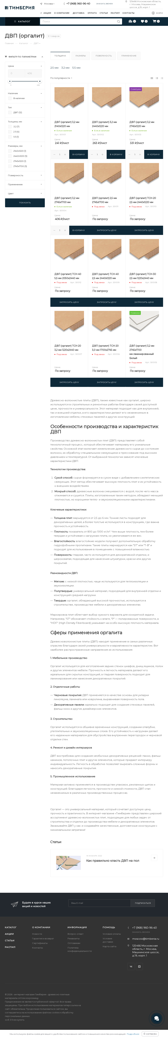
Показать (25, 203)
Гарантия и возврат (43, 938)
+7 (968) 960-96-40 (78, 3)
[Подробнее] (154, 858)
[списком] (157, 78)
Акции (9, 934)
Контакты (37, 947)
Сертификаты (40, 943)
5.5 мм (76, 67)
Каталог (11, 927)
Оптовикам (74, 943)
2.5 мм (54, 67)
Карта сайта (109, 946)
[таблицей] (162, 78)
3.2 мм (65, 67)
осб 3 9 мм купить (14, 1019)
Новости (37, 934)
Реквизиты (74, 938)
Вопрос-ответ (76, 934)
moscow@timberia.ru (145, 938)
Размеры (81, 56)
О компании (41, 927)
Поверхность (104, 56)
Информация (77, 927)
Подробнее (133, 1034)
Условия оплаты (112, 934)
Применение (128, 56)
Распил (10, 947)
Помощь (109, 927)
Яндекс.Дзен (139, 966)
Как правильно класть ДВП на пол (112, 860)
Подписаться (143, 903)
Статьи (10, 940)
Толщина (60, 56)
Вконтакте (131, 966)
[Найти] (118, 21)
